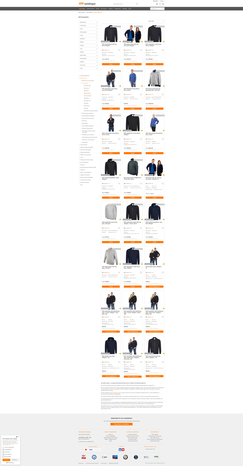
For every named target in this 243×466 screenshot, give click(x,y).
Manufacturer (83, 22)
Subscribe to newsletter (121, 424)
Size (81, 48)
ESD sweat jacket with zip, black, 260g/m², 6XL (153, 356)
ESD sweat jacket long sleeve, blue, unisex (154, 134)
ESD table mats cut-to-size (154, 436)
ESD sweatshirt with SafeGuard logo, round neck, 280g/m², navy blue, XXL (132, 357)
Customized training (132, 441)
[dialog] (10, 450)
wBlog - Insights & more (110, 439)
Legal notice (81, 463)
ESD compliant (83, 32)
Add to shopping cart (154, 286)
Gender (82, 45)
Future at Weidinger (110, 436)
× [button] (18, 436)
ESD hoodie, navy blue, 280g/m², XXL (108, 356)
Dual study (114, 437)
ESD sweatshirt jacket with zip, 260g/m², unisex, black (132, 223)
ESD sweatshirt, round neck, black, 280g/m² (154, 45)
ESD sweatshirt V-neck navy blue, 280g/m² (132, 267)
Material (82, 42)
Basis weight (83, 55)
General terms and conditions (92, 463)
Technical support (132, 439)
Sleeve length (83, 58)
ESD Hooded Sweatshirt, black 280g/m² (110, 178)
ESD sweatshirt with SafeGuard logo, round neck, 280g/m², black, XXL (154, 312)
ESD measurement (154, 437)
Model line (82, 38)
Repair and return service (132, 436)
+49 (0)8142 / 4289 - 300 (84, 437)
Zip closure (82, 65)
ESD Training (155, 434)
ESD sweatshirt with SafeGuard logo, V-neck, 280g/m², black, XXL (132, 312)
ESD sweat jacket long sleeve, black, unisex (110, 134)
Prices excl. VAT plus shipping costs (108, 60)
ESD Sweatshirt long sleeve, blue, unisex (132, 89)
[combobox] (124, 4)
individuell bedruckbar (116, 392)
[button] (11, 462)
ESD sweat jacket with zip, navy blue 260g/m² (131, 45)
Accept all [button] (6, 459)
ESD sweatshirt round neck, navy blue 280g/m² (110, 89)
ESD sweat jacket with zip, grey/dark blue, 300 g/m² (153, 89)
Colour (81, 35)
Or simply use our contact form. (86, 441)
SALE (81, 28)
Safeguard (127, 405)
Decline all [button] (14, 459)
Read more (11, 444)
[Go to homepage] (87, 4)
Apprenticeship (107, 437)
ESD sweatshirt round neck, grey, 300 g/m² (110, 223)
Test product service (133, 437)
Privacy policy (104, 463)
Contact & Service (132, 434)
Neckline (82, 61)
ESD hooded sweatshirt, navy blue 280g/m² (154, 223)
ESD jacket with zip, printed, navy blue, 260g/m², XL (153, 178)
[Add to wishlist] (119, 50)
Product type (83, 25)
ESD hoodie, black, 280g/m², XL (154, 267)
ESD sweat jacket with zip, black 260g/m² (109, 45)
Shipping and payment (113, 463)
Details (111, 64)
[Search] (136, 4)
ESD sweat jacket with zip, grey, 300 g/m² (109, 267)
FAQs (110, 441)
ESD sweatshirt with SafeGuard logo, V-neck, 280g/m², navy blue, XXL (111, 312)
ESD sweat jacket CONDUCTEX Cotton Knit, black (132, 178)
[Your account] (159, 4)
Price (81, 68)
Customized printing (105, 41)
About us (110, 434)
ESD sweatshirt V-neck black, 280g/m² (132, 134)
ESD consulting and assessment (154, 439)
